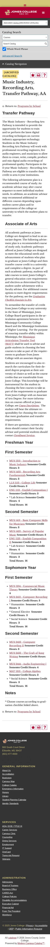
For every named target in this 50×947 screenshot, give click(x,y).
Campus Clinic (9, 833)
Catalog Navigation (16, 64)
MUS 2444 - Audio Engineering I (27, 663)
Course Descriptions (29, 405)
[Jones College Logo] (21, 12)
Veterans (6, 859)
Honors (5, 792)
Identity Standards (10, 803)
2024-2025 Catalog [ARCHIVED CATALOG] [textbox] (21, 23)
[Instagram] (20, 760)
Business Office (9, 889)
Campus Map (8, 781)
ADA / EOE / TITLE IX (12, 826)
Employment (8, 844)
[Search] (46, 43)
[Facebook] (5, 760)
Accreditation (8, 774)
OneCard (6, 852)
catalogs (12, 938)
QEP (11, 929)
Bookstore (7, 778)
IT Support (7, 848)
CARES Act (7, 893)
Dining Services (9, 841)
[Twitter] (13, 760)
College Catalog (9, 785)
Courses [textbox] (7, 37)
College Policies (9, 896)
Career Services (9, 830)
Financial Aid (8, 907)
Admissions (7, 882)
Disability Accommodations (14, 900)
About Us (6, 770)
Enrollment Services (24, 435)
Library (5, 796)
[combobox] (25, 23)
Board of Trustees (10, 885)
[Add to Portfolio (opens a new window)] (32, 75)
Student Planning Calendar (14, 800)
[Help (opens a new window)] (44, 75)
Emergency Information (12, 789)
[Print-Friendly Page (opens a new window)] (38, 75)
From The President (11, 911)
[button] (25, 3)
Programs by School (29, 106)
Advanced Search (12, 55)
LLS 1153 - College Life (22, 482)
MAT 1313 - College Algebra (25, 671)
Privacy (30, 925)
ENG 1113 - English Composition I (28, 490)
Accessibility (41, 925)
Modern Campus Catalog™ (31, 943)
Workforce (7, 915)
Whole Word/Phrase (17, 49)
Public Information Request (28, 929)
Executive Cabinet (10, 904)
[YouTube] (28, 760)
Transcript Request (10, 855)
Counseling (7, 837)
